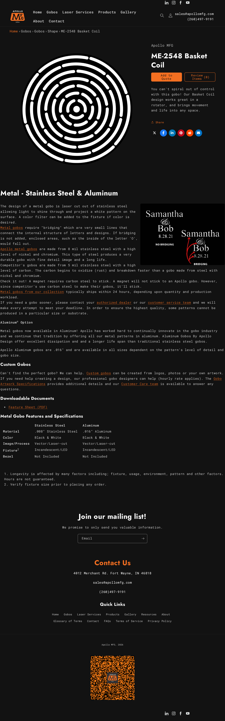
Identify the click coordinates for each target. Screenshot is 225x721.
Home (14, 31)
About (166, 614)
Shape (53, 31)
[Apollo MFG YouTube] (187, 3)
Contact (93, 621)
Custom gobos (98, 373)
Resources (149, 614)
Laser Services (89, 614)
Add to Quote (166, 76)
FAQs (107, 621)
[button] (162, 15)
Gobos (26, 31)
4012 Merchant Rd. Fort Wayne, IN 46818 (112, 573)
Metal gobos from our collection (32, 292)
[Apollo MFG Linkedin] (166, 3)
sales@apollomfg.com (194, 14)
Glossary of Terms (67, 621)
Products (113, 614)
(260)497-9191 (200, 19)
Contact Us (112, 563)
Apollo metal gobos (18, 249)
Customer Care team (139, 384)
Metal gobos (11, 227)
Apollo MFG (108, 644)
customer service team (169, 302)
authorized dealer (114, 302)
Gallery (130, 614)
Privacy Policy (160, 621)
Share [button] (160, 122)
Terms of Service (129, 621)
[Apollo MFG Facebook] (180, 3)
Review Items (200, 76)
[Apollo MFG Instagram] (173, 3)
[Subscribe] (143, 538)
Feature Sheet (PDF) (28, 407)
